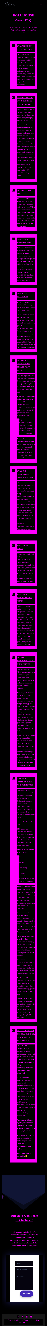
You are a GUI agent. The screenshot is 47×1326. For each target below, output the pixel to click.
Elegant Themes (23, 1320)
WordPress (23, 1323)
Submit (26, 1293)
